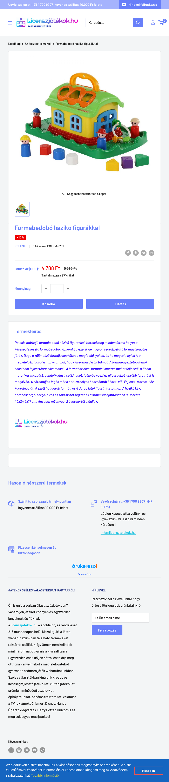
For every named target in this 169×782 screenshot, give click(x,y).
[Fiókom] (153, 22)
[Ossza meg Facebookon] (128, 252)
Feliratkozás (107, 630)
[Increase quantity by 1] (67, 288)
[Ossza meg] (151, 252)
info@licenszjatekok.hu (118, 532)
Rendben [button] (148, 770)
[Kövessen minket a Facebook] (11, 750)
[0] (161, 22)
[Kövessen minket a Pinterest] (27, 750)
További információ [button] (45, 775)
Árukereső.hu (84, 574)
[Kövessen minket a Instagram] (19, 750)
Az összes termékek (38, 43)
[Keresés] (138, 22)
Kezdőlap (14, 43)
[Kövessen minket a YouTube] (35, 750)
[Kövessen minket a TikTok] (42, 750)
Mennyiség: (23, 288)
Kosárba (48, 304)
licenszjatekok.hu (24, 625)
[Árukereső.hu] (84, 567)
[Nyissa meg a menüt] (10, 22)
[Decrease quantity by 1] (46, 288)
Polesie (21, 246)
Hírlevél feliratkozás (143, 4)
